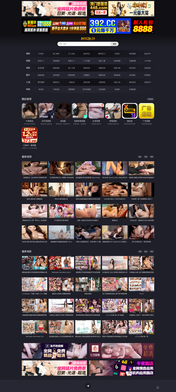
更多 (151, 157)
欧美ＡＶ (71, 61)
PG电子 (41, 54)
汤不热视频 (87, 89)
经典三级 (117, 68)
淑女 (145, 251)
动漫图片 (86, 75)
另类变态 (147, 68)
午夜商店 (56, 89)
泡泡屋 (117, 89)
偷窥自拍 (41, 75)
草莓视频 (71, 89)
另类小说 (117, 82)
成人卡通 (71, 68)
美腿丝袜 (102, 75)
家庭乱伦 (56, 82)
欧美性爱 (86, 68)
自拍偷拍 (56, 61)
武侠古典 (86, 82)
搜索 (114, 44)
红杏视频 (102, 89)
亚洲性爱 (41, 68)
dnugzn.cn (88, 39)
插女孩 (41, 89)
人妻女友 (71, 82)
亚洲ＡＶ (41, 61)
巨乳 (145, 157)
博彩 (28, 53)
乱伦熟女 (132, 68)
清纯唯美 (117, 75)
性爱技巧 (147, 82)
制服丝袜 (102, 68)
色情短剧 (132, 89)
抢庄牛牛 (147, 54)
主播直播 (132, 61)
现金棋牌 (132, 54)
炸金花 (117, 54)
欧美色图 (71, 75)
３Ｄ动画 (86, 61)
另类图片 (147, 75)
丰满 (140, 251)
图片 (28, 75)
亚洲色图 (56, 75)
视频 (28, 60)
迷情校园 (102, 82)
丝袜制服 (117, 61)
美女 (140, 157)
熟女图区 (132, 75)
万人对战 (71, 54)
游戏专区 (86, 54)
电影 (28, 68)
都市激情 (41, 82)
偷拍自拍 (56, 68)
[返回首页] (157, 387)
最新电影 (27, 251)
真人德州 (56, 54)
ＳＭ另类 (147, 61)
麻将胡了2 (102, 54)
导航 (28, 89)
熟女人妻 (102, 61)
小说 (28, 82)
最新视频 (27, 156)
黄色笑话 (132, 82)
